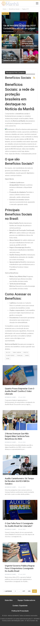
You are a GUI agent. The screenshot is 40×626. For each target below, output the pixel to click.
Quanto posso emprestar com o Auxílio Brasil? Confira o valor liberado (19, 391)
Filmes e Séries (10, 355)
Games (27, 355)
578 (29, 591)
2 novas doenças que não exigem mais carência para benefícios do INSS (17, 436)
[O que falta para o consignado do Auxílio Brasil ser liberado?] (20, 510)
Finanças (19, 355)
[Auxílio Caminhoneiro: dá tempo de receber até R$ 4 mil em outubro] (20, 465)
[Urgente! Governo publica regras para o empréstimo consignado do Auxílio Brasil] (20, 552)
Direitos (25, 352)
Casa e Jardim (17, 352)
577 (24, 591)
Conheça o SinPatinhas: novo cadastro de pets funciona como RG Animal (10, 60)
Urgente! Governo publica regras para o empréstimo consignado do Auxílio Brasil (20, 568)
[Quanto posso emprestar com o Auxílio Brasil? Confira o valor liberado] (20, 375)
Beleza (8, 352)
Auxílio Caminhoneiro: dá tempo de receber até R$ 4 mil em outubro (19, 481)
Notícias (5, 13)
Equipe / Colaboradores (26, 600)
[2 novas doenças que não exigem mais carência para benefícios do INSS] (20, 420)
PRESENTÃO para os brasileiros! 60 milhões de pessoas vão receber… (9, 45)
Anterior (8, 591)
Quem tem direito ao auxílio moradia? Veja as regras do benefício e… (29, 60)
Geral (8, 358)
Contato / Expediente (20, 605)
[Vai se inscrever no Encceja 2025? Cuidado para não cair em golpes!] (20, 23)
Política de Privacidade (20, 611)
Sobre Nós (9, 600)
